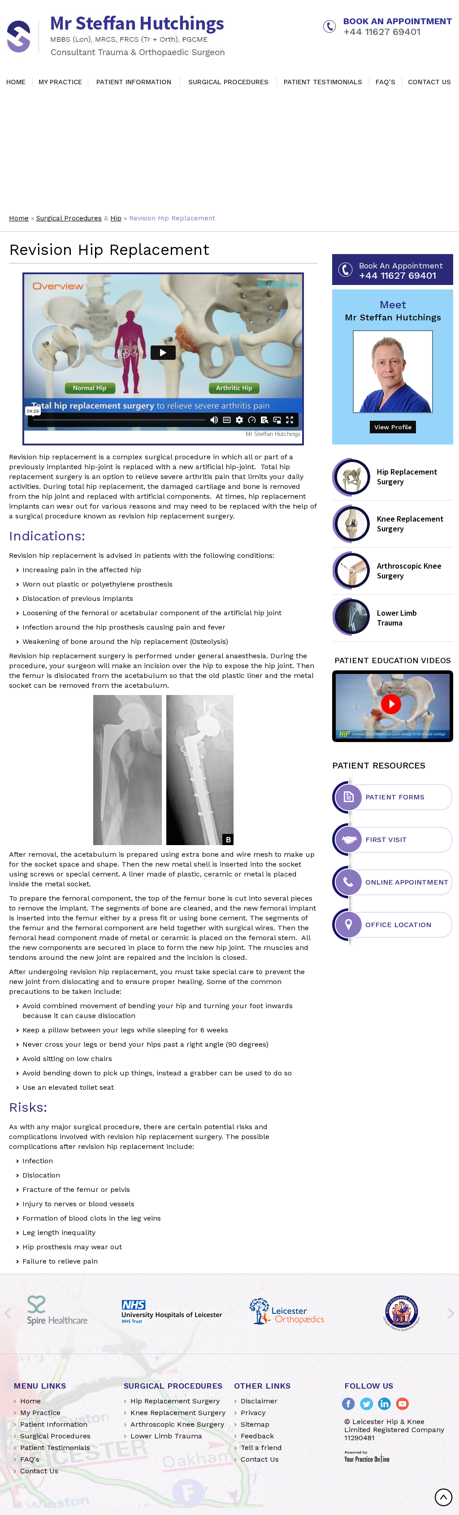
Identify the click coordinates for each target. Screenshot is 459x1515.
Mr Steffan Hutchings (393, 310)
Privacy (253, 1412)
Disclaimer (259, 1401)
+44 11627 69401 (381, 31)
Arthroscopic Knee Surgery (409, 571)
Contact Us (429, 82)
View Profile (392, 427)
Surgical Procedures (228, 82)
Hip (115, 218)
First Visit (386, 839)
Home (16, 82)
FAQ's (385, 82)
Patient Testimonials (323, 82)
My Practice (60, 82)
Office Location (398, 924)
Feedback (257, 1436)
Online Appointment (407, 882)
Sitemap (255, 1424)
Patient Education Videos (392, 660)
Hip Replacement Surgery (407, 476)
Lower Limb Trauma (397, 618)
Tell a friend (261, 1447)
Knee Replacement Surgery (410, 524)
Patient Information (133, 82)
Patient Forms (394, 797)
